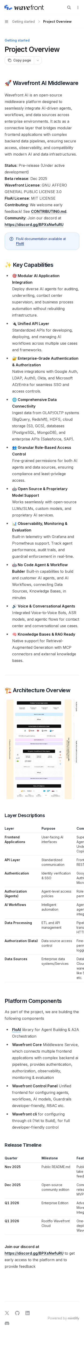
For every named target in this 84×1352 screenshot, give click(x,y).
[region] (42, 904)
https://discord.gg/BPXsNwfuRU (34, 224)
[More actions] (78, 7)
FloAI (20, 243)
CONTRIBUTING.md (48, 211)
